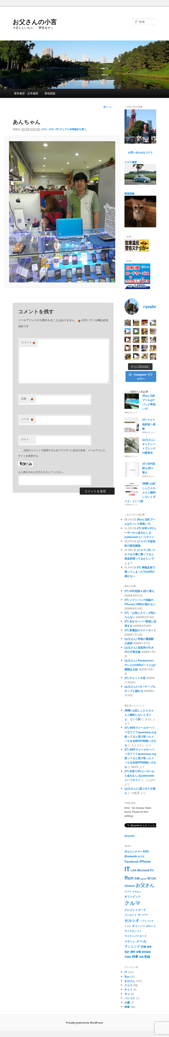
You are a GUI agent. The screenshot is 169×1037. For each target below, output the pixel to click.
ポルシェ (151, 926)
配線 (147, 956)
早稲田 (127, 956)
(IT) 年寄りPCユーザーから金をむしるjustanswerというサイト (140, 532)
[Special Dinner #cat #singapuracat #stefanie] (127, 339)
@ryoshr (129, 836)
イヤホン (136, 891)
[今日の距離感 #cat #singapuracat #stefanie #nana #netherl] (144, 323)
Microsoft (143, 870)
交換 (143, 946)
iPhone (145, 861)
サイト (25, 439)
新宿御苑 (146, 951)
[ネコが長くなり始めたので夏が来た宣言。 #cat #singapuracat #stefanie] (136, 323)
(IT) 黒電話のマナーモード (140, 630)
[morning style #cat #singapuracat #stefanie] (153, 356)
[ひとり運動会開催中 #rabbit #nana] (127, 348)
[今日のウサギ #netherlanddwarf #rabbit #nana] (144, 331)
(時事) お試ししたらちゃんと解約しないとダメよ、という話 (139, 714)
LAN (133, 870)
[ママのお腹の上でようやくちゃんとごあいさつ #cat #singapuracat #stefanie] (127, 356)
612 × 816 (48, 129)
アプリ (127, 891)
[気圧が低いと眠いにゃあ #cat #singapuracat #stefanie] (144, 356)
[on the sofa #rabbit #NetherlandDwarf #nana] (136, 339)
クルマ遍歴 (130, 162)
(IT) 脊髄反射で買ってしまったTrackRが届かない (139, 571)
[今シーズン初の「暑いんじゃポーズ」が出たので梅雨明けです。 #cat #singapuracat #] (153, 331)
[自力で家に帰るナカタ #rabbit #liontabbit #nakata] (136, 356)
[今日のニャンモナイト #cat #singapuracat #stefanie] (127, 323)
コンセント (130, 915)
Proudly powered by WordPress (84, 1022)
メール (27, 419)
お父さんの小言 (35, 21)
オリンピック (132, 896)
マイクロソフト (133, 931)
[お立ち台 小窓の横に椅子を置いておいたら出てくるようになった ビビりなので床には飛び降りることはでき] (153, 348)
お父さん (145, 885)
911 (140, 851)
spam (143, 878)
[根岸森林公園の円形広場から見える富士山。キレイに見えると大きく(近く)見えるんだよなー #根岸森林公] (127, 331)
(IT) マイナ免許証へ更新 (149, 424)
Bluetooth (130, 856)
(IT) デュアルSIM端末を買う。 (72, 129)
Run (129, 877)
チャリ (128, 989)
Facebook (131, 861)
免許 (126, 952)
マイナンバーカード (135, 936)
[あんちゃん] (62, 211)
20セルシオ (130, 851)
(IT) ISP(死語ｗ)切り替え (148, 468)
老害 (141, 956)
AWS (146, 851)
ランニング (132, 946)
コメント (28, 342)
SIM (137, 878)
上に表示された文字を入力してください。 (41, 472)
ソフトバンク (147, 920)
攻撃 (138, 952)
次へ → (107, 107)
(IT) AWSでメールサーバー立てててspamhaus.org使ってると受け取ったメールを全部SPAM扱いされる (140, 736)
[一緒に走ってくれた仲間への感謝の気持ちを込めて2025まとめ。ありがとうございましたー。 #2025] (136, 331)
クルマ (132, 902)
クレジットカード (135, 910)
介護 (127, 1002)
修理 (149, 946)
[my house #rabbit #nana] (136, 348)
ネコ (134, 926)
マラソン (129, 941)
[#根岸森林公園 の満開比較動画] (153, 323)
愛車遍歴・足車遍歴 (26, 93)
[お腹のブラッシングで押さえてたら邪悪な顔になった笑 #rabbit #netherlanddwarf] (144, 339)
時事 (135, 956)
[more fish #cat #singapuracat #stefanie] (144, 348)
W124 (151, 878)
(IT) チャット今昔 (135, 678)
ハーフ (141, 925)
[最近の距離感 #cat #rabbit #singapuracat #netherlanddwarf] (153, 339)
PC (152, 870)
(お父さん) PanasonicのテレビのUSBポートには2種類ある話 (140, 664)
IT (127, 869)
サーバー (143, 915)
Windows (129, 886)
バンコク (129, 998)
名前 (27, 398)
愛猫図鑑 (50, 93)
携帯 (132, 952)
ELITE (141, 856)
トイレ (127, 925)
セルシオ (131, 920)
